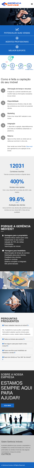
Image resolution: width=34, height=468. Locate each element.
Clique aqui (29, 146)
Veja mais (7, 405)
